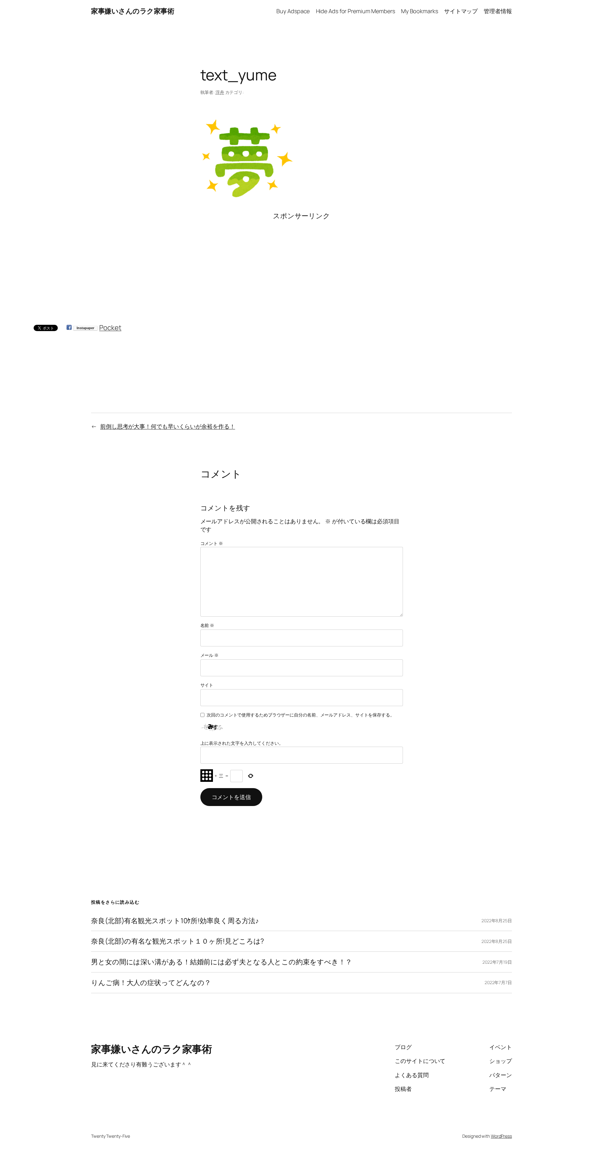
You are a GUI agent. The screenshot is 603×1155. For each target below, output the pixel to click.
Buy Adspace (293, 11)
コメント (211, 543)
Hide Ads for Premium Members (355, 11)
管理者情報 (498, 11)
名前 (207, 625)
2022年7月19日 (497, 962)
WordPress (501, 1136)
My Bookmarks (419, 11)
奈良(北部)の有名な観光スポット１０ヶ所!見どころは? (177, 941)
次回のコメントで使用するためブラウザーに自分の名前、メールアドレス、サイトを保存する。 (300, 715)
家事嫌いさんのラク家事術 (132, 11)
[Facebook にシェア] (69, 327)
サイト (207, 685)
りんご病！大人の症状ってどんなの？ (151, 983)
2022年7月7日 (498, 982)
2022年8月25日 (496, 920)
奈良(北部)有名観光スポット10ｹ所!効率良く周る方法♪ (175, 921)
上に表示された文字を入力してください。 (241, 743)
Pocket (110, 327)
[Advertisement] (301, 265)
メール (209, 655)
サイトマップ (461, 11)
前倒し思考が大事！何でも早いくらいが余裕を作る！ (167, 426)
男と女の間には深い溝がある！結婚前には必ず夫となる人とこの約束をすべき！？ (221, 962)
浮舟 (219, 92)
